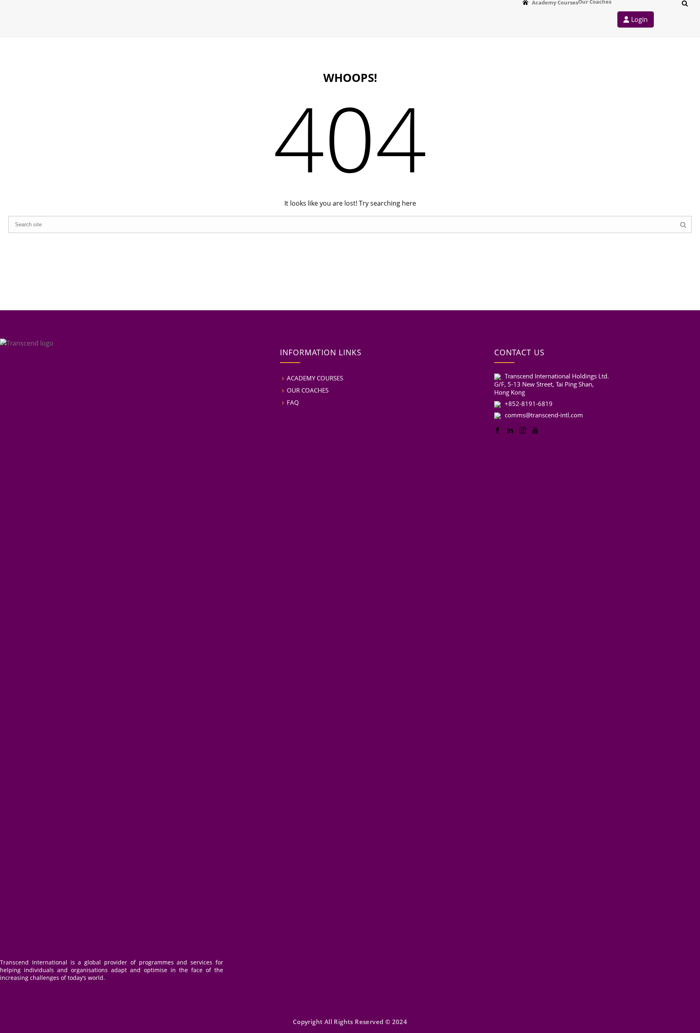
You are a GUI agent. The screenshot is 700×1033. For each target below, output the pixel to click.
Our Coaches (594, 1)
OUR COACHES (308, 390)
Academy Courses (555, 2)
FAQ (293, 402)
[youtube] (535, 430)
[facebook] (497, 430)
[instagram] (522, 430)
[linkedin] (510, 430)
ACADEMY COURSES (315, 378)
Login (639, 19)
